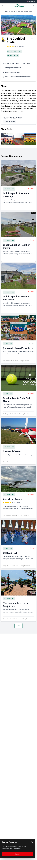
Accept (17, 854)
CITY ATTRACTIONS (14, 51)
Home (6, 12)
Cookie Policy (17, 848)
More (18, 626)
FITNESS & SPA (12, 55)
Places (12, 12)
